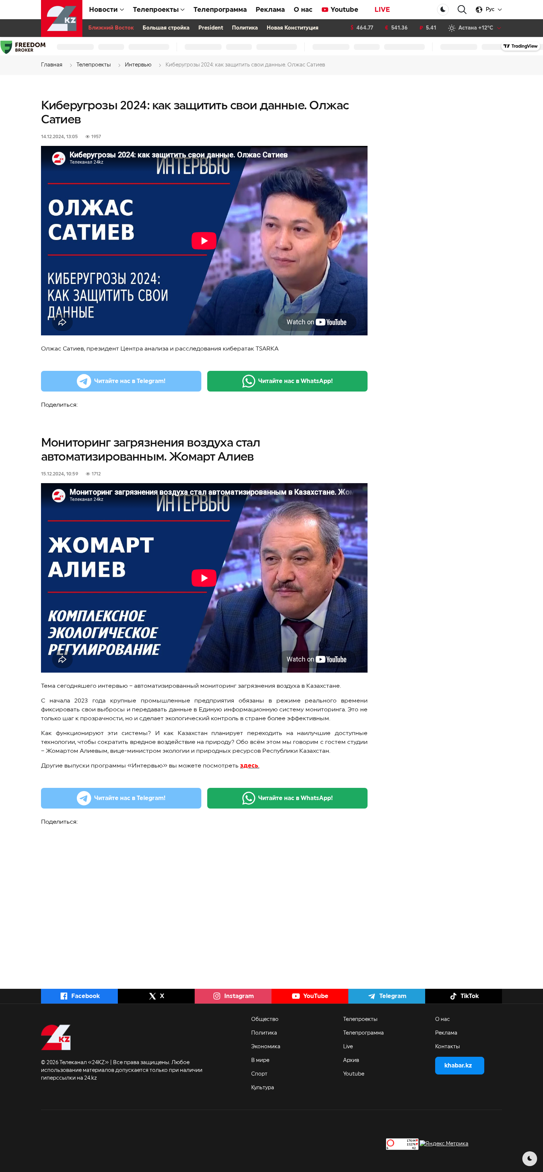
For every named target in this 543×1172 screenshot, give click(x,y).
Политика (245, 28)
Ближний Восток (111, 28)
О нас (303, 9)
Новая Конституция (292, 28)
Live (348, 1046)
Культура (262, 1087)
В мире (260, 1060)
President (210, 28)
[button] (462, 9)
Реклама (270, 9)
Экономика (265, 1046)
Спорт (259, 1074)
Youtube (344, 9)
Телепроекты (360, 1019)
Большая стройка (166, 28)
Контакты (447, 1046)
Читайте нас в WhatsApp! (295, 381)
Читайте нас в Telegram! (129, 381)
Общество (265, 1019)
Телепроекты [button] (156, 9)
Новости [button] (103, 9)
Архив (351, 1060)
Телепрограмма (220, 9)
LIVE (382, 9)
